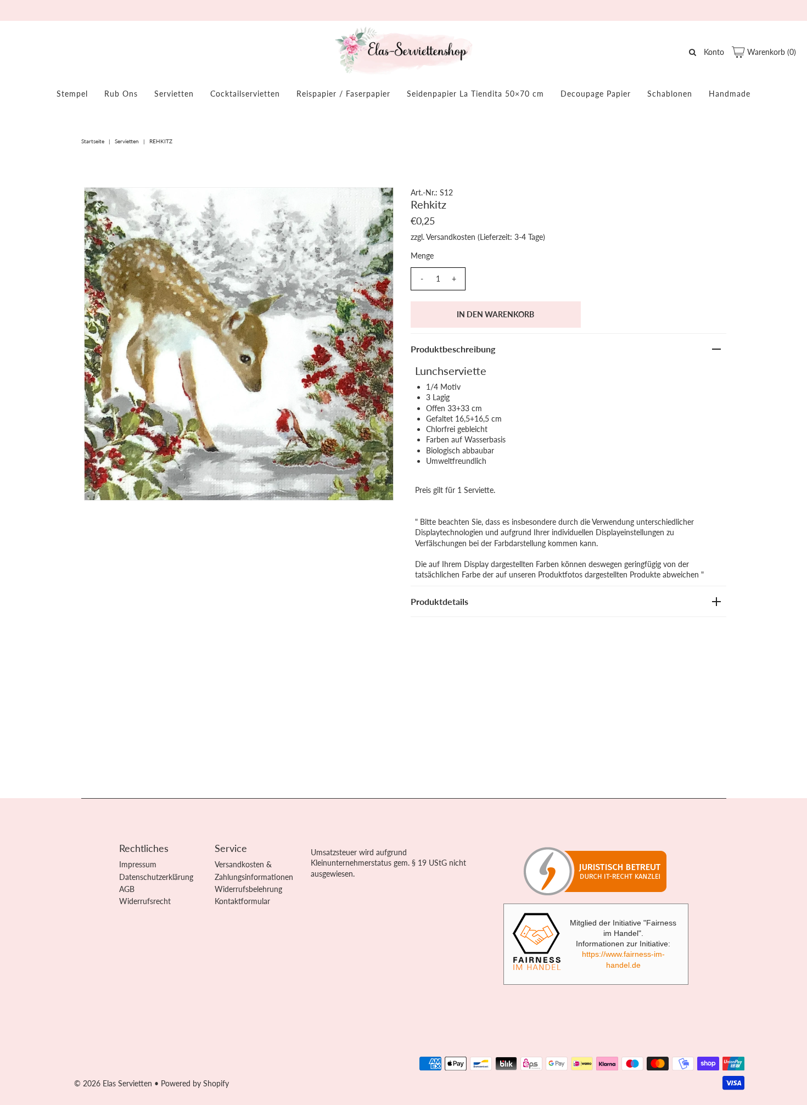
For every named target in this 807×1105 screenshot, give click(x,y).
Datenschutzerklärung (156, 877)
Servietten (174, 93)
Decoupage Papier (596, 93)
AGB (126, 889)
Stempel (72, 93)
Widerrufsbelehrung (248, 889)
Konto (714, 52)
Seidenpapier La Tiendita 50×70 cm (475, 93)
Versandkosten (450, 237)
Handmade (729, 93)
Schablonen (669, 93)
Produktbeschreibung (453, 349)
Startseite (92, 141)
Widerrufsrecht (145, 901)
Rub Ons (121, 93)
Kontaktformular (242, 901)
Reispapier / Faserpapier (343, 93)
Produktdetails (439, 601)
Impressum (137, 864)
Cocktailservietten (245, 93)
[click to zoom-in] (376, 205)
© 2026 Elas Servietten (113, 1083)
